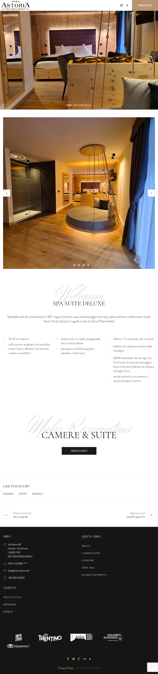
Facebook (8, 493)
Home (69, 105)
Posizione (88, 560)
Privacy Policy (12, 597)
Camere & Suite (91, 553)
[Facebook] (68, 659)
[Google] (79, 659)
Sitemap (8, 611)
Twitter (23, 493)
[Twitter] (73, 659)
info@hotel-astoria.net (18, 570)
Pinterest (37, 493)
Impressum (9, 604)
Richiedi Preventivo (94, 575)
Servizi (86, 546)
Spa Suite (20, 517)
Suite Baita (136, 517)
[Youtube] (90, 659)
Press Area (88, 567)
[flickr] (84, 659)
